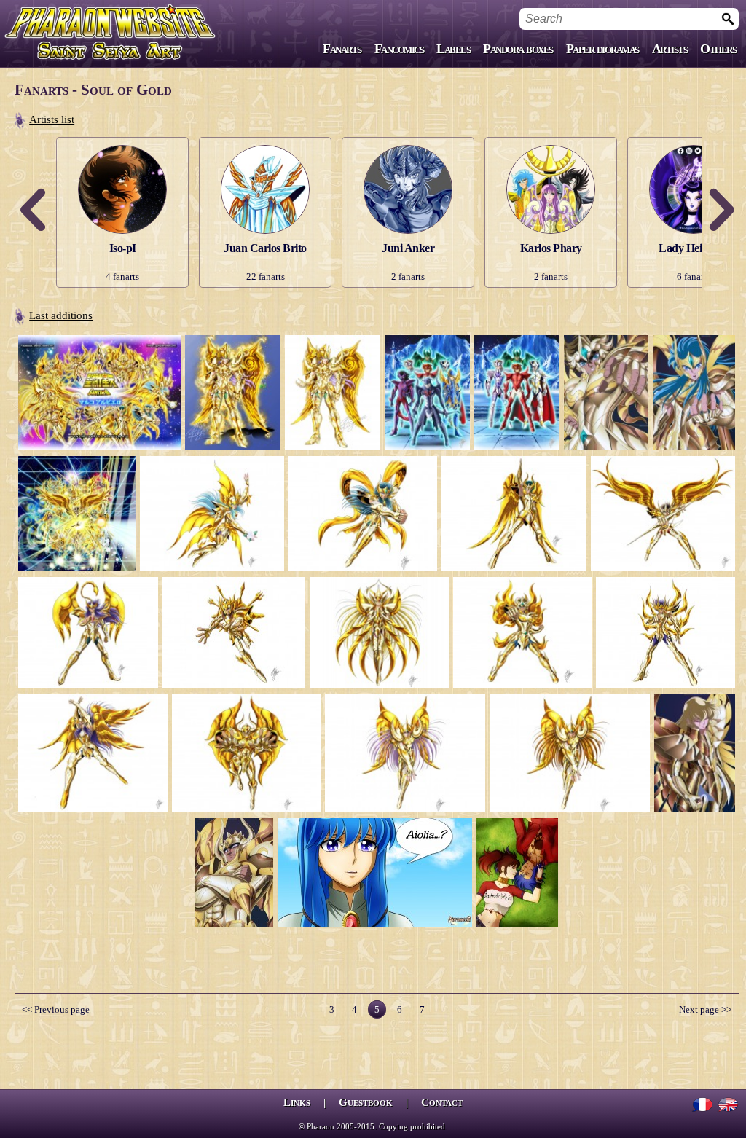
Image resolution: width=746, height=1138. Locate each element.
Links (296, 1102)
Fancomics (399, 49)
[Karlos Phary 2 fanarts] (550, 141)
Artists (670, 49)
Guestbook (366, 1102)
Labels (453, 49)
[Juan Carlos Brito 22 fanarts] (265, 141)
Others (718, 49)
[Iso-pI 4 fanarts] (122, 141)
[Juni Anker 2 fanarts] (408, 141)
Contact (442, 1102)
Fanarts (342, 49)
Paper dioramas (602, 49)
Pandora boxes (518, 49)
